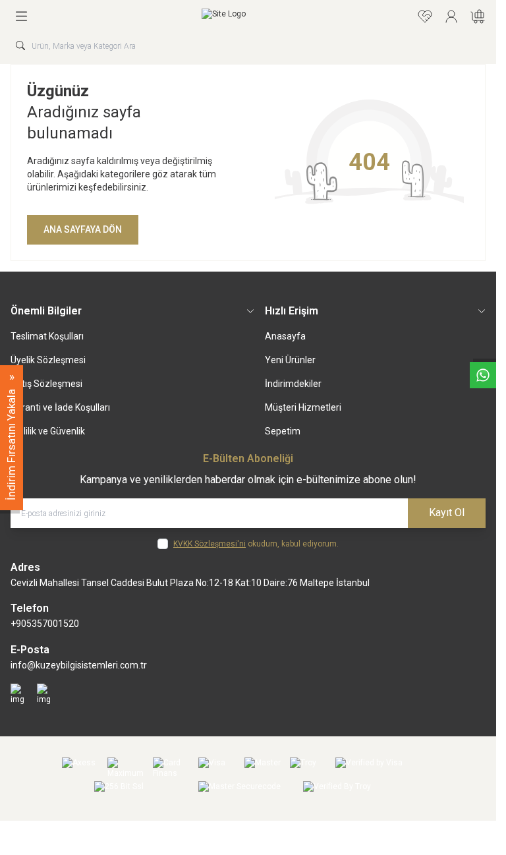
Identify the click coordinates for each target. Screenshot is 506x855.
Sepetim (282, 431)
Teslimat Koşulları (47, 336)
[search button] (20, 45)
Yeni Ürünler (290, 360)
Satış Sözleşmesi (46, 383)
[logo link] (224, 16)
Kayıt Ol (446, 512)
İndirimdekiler (293, 383)
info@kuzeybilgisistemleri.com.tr (79, 665)
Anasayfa (285, 336)
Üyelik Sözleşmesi (48, 360)
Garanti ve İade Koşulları (60, 407)
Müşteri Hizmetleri (303, 407)
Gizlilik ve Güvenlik (48, 431)
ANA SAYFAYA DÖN (82, 229)
